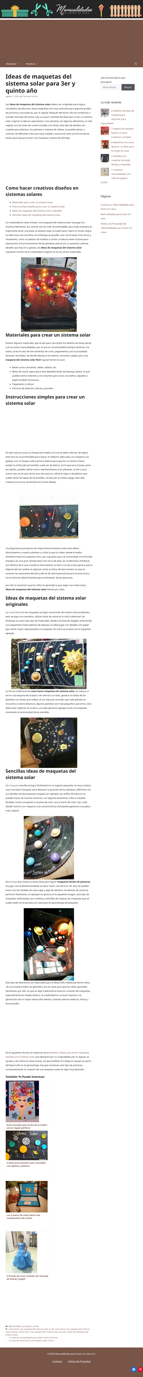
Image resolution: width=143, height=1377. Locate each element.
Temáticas (30, 63)
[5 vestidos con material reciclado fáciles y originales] (105, 159)
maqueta (14, 785)
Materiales (11, 63)
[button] (136, 63)
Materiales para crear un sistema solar (32, 202)
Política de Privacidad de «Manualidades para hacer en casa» (116, 228)
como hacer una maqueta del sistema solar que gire (43, 1331)
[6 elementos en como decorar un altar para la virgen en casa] (105, 145)
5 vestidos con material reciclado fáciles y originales (121, 160)
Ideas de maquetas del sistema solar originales (37, 210)
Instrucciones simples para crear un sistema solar (38, 206)
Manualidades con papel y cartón (24, 1326)
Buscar (128, 87)
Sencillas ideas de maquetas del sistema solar (36, 214)
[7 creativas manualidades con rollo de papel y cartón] (105, 172)
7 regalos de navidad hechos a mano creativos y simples (122, 133)
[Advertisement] (71, 39)
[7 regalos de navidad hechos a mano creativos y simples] (105, 131)
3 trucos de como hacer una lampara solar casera (31, 1340)
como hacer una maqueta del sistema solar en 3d (31, 1329)
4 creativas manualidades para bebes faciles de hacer (33, 1337)
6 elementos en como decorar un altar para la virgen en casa (122, 146)
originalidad (15, 612)
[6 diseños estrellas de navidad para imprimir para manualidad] (105, 113)
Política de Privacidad (79, 1361)
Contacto (57, 1361)
